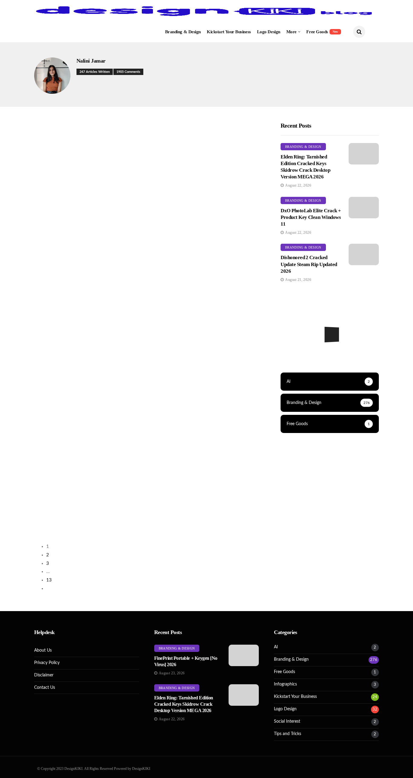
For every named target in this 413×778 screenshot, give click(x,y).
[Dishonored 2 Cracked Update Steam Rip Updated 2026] (364, 254)
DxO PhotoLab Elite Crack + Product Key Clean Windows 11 (311, 217)
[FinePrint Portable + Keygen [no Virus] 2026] (244, 655)
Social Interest (287, 721)
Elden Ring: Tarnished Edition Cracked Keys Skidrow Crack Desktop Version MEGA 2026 (183, 704)
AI (276, 647)
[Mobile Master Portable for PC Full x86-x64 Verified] (330, 354)
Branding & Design (183, 31)
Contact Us (44, 687)
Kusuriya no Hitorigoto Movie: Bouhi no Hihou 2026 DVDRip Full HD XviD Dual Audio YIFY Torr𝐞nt (87, 535)
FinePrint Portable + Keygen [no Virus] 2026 (83, 155)
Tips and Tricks (287, 734)
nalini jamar (91, 61)
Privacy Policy (47, 663)
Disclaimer (44, 675)
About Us (43, 650)
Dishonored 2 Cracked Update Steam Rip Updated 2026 (309, 264)
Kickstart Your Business (229, 31)
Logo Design (268, 31)
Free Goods (322, 31)
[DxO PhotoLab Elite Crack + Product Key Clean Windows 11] (364, 207)
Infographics (285, 684)
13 (49, 580)
